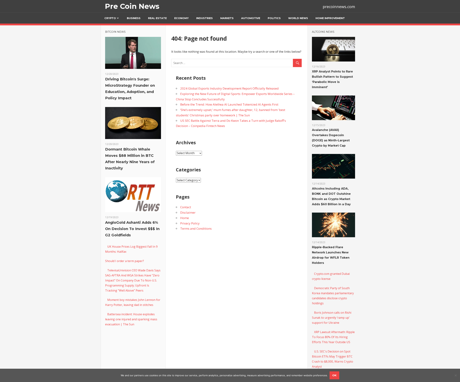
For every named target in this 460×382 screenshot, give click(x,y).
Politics (274, 18)
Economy (181, 18)
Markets (227, 18)
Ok (334, 375)
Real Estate (157, 18)
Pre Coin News (132, 6)
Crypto (110, 18)
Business (134, 18)
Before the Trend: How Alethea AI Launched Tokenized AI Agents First (229, 104)
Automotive (250, 18)
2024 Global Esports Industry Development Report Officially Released (229, 88)
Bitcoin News (115, 31)
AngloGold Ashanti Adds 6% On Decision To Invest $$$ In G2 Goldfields (132, 228)
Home (184, 218)
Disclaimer (188, 212)
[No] (455, 375)
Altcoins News (323, 31)
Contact (185, 207)
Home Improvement (330, 18)
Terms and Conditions (196, 228)
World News (298, 18)
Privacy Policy (190, 223)
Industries (204, 18)
